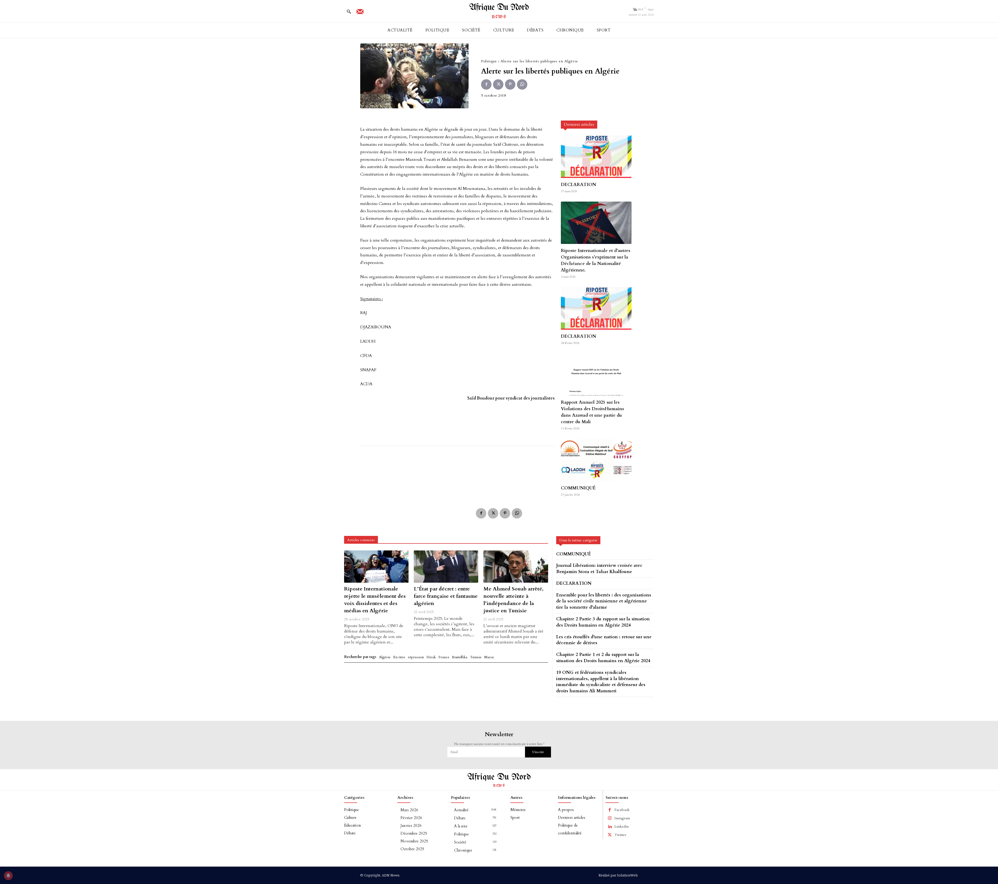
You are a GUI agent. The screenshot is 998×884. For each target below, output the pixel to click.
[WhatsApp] (522, 84)
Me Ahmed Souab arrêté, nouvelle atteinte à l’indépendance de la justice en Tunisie (513, 599)
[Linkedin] (610, 826)
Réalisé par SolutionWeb (618, 875)
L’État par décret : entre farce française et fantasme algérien (446, 596)
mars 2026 (409, 810)
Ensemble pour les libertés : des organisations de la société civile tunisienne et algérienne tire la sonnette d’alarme (603, 601)
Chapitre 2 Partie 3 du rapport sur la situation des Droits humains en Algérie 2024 (603, 622)
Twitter (620, 834)
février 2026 (411, 817)
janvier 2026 (411, 825)
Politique (489, 61)
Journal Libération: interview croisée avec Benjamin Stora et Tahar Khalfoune (599, 568)
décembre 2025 (413, 833)
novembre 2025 (414, 841)
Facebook (621, 809)
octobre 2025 (412, 849)
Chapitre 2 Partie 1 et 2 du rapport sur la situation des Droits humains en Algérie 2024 (603, 658)
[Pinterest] (510, 84)
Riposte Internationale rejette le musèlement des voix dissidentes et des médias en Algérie (375, 599)
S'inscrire (538, 752)
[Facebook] (486, 84)
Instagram (622, 818)
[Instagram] (610, 818)
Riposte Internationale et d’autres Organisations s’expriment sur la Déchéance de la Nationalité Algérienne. (595, 260)
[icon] (360, 13)
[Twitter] (498, 84)
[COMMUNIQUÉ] (596, 460)
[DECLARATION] (596, 156)
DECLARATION (578, 185)
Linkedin (621, 826)
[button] (348, 11)
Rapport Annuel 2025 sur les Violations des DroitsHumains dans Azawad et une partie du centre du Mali (592, 412)
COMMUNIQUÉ (578, 488)
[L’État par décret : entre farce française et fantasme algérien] (446, 566)
